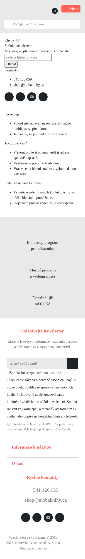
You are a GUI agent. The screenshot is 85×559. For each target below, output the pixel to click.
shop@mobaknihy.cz (29, 85)
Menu (74, 9)
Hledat (11, 64)
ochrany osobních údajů (21, 429)
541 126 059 (23, 79)
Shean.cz (40, 548)
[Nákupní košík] (50, 9)
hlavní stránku (42, 169)
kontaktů (56, 192)
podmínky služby (50, 429)
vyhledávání (50, 163)
